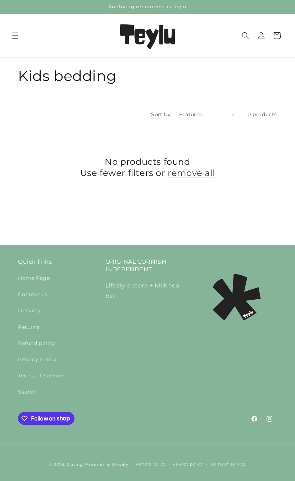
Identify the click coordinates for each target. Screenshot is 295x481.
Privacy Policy (37, 359)
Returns (28, 327)
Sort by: (161, 114)
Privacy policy (188, 464)
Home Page (34, 278)
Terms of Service (40, 375)
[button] (15, 36)
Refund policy (36, 343)
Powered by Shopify (106, 464)
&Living (75, 464)
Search (27, 392)
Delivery (29, 310)
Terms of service (228, 464)
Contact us (32, 294)
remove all (191, 173)
